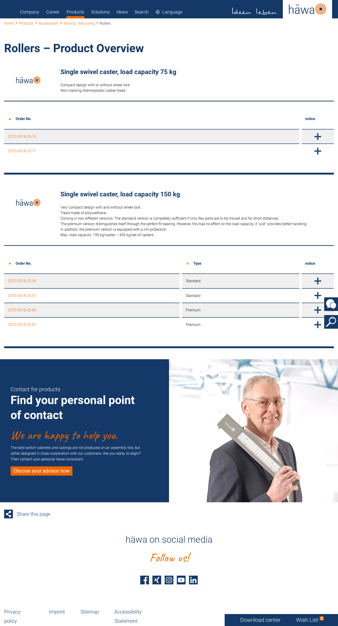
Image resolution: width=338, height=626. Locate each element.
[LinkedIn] (193, 580)
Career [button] (53, 12)
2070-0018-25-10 (22, 136)
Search (142, 12)
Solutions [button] (100, 12)
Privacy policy (12, 616)
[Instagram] (169, 580)
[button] (168, 12)
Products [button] (75, 12)
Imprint (57, 612)
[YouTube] (181, 580)
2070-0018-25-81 (22, 324)
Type (197, 263)
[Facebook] (144, 580)
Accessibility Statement (128, 616)
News (122, 12)
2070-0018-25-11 (22, 151)
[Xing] (156, 580)
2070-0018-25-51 (22, 295)
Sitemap (89, 612)
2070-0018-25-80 (22, 310)
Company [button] (29, 12)
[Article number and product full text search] (331, 322)
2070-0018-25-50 (22, 281)
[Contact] (331, 304)
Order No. (24, 119)
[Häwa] (282, 9)
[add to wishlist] (318, 136)
